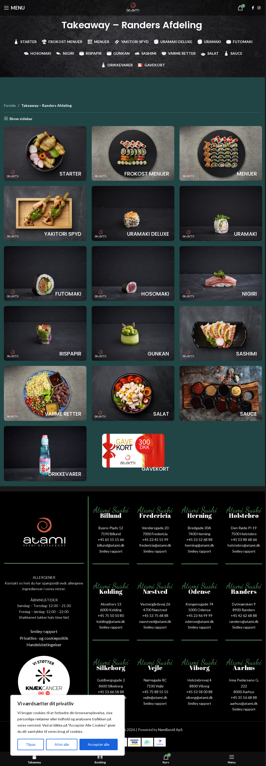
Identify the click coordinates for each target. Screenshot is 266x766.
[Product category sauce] (220, 393)
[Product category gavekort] (133, 451)
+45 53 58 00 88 (199, 692)
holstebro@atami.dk (244, 545)
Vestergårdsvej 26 (155, 604)
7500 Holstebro (244, 534)
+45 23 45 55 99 (155, 539)
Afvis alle (62, 744)
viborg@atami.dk (199, 697)
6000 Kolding (111, 610)
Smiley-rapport (43, 631)
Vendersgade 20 (155, 528)
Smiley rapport (111, 551)
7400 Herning (199, 534)
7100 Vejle (155, 686)
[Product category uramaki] (220, 213)
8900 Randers (243, 610)
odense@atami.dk (199, 621)
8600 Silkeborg (111, 686)
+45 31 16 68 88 (244, 697)
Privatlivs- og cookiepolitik (44, 638)
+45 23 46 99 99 (199, 615)
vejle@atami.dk (155, 697)
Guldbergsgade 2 (111, 680)
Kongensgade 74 (199, 604)
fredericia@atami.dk (155, 545)
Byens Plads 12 (110, 528)
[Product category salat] (133, 393)
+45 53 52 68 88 (199, 539)
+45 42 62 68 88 (244, 615)
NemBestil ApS (170, 729)
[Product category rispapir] (45, 333)
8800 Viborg (199, 686)
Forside (10, 105)
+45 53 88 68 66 (244, 539)
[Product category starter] (45, 153)
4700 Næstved (155, 610)
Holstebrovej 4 (199, 680)
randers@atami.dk (243, 621)
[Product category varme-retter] (45, 393)
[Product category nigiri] (220, 273)
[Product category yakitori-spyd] (45, 213)
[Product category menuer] (220, 153)
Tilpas (31, 744)
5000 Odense (199, 610)
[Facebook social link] (253, 7)
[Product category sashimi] (220, 333)
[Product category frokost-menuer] (133, 153)
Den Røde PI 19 (244, 528)
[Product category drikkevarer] (45, 453)
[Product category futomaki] (45, 273)
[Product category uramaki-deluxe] (133, 213)
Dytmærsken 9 (244, 604)
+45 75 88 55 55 (155, 692)
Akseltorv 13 (111, 604)
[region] (67, 725)
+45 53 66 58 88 (111, 692)
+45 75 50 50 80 (111, 615)
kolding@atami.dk (111, 621)
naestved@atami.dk (155, 621)
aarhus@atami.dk (244, 703)
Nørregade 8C (155, 680)
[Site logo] (133, 7)
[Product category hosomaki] (133, 273)
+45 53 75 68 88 (155, 615)
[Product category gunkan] (133, 333)
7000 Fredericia (155, 534)
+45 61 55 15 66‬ (111, 539)
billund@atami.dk (110, 545)
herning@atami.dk (199, 545)
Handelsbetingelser (44, 644)
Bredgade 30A (199, 528)
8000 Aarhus (244, 692)
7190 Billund (111, 534)
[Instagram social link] (259, 7)
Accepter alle (98, 744)
